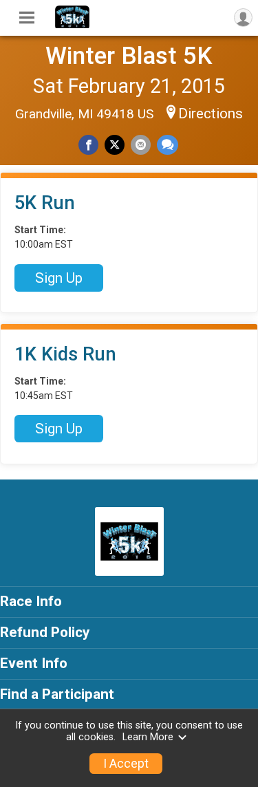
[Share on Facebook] (88, 145)
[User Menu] (243, 17)
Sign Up (59, 278)
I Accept (126, 763)
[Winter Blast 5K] (72, 24)
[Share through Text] (167, 145)
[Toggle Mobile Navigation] (27, 18)
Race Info (31, 601)
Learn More (147, 737)
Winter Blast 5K (129, 55)
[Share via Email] (141, 145)
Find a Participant (57, 694)
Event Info (33, 663)
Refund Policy (44, 632)
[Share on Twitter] (115, 145)
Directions (210, 113)
